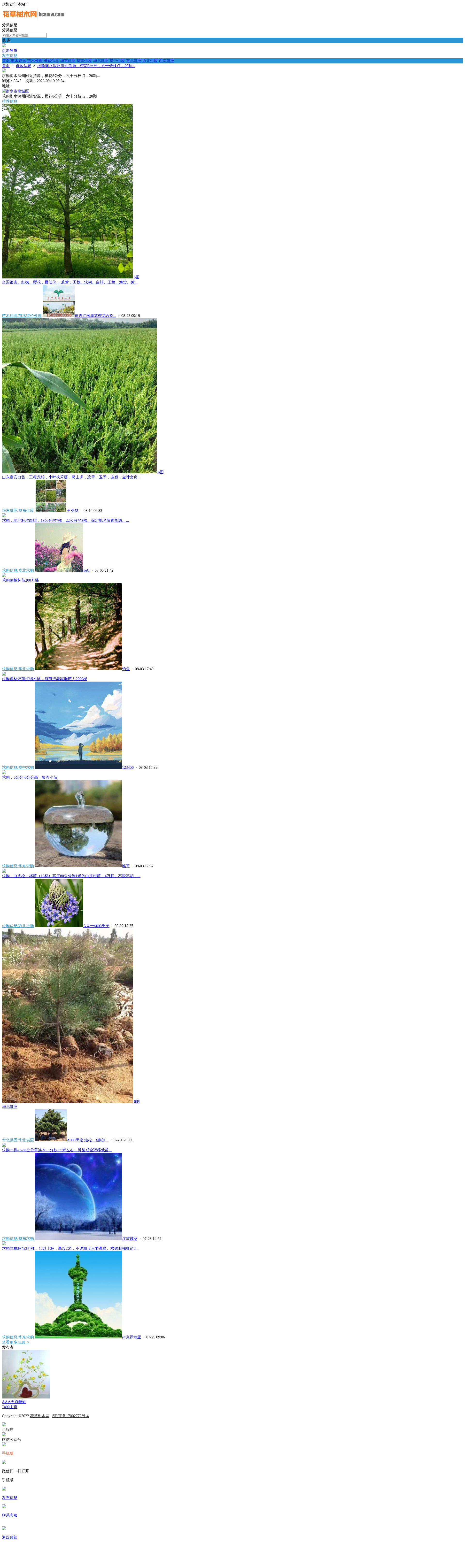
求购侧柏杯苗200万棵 (20, 580)
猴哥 (126, 866)
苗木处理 (35, 61)
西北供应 (150, 61)
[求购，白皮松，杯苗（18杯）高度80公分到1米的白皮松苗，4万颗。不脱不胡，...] (4, 871)
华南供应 (84, 61)
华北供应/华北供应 (18, 1140)
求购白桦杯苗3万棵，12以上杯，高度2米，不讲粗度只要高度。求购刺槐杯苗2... (70, 1248)
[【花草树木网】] (33, 20)
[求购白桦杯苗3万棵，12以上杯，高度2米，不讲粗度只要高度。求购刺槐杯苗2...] (4, 1244)
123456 (128, 767)
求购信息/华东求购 (18, 866)
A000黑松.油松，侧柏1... (87, 1140)
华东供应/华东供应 (18, 510)
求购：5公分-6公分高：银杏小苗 (29, 777)
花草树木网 (39, 1416)
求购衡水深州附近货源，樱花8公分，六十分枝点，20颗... (86, 66)
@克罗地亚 (131, 1337)
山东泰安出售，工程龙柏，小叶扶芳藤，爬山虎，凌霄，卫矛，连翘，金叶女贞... (71, 477)
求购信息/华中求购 (18, 767)
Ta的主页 (9, 1407)
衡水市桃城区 (17, 91)
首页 (6, 61)
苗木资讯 (18, 61)
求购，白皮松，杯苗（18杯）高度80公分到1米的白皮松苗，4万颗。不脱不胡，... (71, 876)
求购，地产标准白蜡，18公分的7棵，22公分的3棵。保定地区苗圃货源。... (65, 520)
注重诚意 (130, 1239)
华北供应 (100, 61)
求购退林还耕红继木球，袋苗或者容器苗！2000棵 (44, 679)
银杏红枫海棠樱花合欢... (95, 316)
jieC (86, 570)
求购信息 (51, 61)
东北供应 (133, 61)
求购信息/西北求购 (18, 926)
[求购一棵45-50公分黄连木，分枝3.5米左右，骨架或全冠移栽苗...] (4, 1145)
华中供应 (117, 61)
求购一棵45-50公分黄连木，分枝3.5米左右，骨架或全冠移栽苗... (57, 1150)
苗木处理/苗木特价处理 (22, 316)
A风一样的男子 (96, 926)
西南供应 (166, 61)
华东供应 (68, 61)
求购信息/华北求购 (18, 570)
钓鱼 (126, 669)
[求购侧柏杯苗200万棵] (4, 576)
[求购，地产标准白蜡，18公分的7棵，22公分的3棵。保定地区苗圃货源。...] (4, 516)
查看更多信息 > (15, 1342)
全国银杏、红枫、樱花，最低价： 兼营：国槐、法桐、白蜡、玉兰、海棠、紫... (70, 282)
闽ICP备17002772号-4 (70, 1416)
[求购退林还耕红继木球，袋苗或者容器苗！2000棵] (4, 674)
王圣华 (72, 510)
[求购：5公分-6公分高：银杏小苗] (4, 773)
